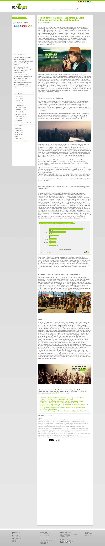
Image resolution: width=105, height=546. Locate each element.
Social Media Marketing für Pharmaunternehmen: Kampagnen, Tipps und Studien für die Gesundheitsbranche (23, 69)
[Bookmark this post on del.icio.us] (56, 440)
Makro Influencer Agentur (72, 435)
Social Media (18, 132)
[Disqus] (64, 462)
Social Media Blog (57, 393)
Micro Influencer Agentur (57, 433)
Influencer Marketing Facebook (46, 421)
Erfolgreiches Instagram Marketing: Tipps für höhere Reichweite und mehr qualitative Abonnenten (64, 405)
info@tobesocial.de (44, 542)
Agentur (54, 9)
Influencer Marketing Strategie (71, 425)
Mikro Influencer (84, 437)
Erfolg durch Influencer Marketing (66, 430)
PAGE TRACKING (17, 538)
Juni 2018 (18, 121)
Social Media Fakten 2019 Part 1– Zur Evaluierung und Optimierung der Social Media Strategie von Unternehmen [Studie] (23, 77)
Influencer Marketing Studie (62, 426)
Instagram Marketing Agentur (81, 423)
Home (42, 9)
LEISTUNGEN (16, 537)
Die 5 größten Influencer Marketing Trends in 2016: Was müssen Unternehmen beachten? (62, 408)
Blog (47, 9)
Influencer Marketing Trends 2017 (61, 428)
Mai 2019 (18, 96)
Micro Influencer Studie (44, 433)
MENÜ (14, 541)
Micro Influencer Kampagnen (72, 432)
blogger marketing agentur (66, 423)
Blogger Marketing (54, 423)
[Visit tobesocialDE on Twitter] (17, 26)
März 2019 (18, 100)
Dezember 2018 (20, 107)
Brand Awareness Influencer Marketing (47, 430)
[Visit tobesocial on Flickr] (26, 26)
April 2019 (18, 98)
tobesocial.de (43, 543)
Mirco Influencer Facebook (44, 435)
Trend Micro (76, 437)
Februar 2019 (19, 103)
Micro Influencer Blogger (84, 433)
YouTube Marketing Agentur (45, 425)
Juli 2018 (18, 118)
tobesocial (17, 138)
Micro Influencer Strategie (58, 432)
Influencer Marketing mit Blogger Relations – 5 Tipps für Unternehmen (64, 411)
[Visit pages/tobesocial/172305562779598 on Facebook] (15, 26)
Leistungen (62, 9)
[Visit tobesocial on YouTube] (20, 26)
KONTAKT (15, 540)
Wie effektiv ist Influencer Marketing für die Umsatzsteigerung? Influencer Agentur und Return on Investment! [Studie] (62, 401)
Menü (76, 9)
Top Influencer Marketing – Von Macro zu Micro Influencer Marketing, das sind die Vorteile (61, 19)
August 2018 (19, 116)
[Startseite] (40, 6)
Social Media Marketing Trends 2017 (79, 428)
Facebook (17, 128)
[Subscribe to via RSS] (29, 26)
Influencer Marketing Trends (45, 428)
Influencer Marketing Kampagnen (46, 426)
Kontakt (70, 9)
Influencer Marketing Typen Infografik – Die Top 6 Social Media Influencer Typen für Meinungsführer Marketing (62, 398)
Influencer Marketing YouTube (62, 421)
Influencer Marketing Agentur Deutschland (48, 437)
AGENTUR (15, 535)
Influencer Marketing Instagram (77, 420)
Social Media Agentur (58, 425)
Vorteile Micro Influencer (66, 437)
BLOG (14, 534)
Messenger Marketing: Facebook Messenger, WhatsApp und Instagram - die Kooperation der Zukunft (23, 85)
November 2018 (20, 109)
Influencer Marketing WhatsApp (78, 421)
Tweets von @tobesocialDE (20, 141)
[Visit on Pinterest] (23, 26)
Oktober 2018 (19, 112)
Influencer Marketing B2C (44, 432)
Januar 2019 (19, 105)
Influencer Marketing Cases (77, 426)
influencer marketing (43, 423)
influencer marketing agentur (45, 420)
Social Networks (19, 134)
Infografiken (18, 130)
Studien (16, 136)
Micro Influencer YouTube (58, 435)
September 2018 (20, 114)
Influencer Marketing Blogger (61, 420)
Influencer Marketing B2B (82, 430)
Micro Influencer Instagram (70, 433)
